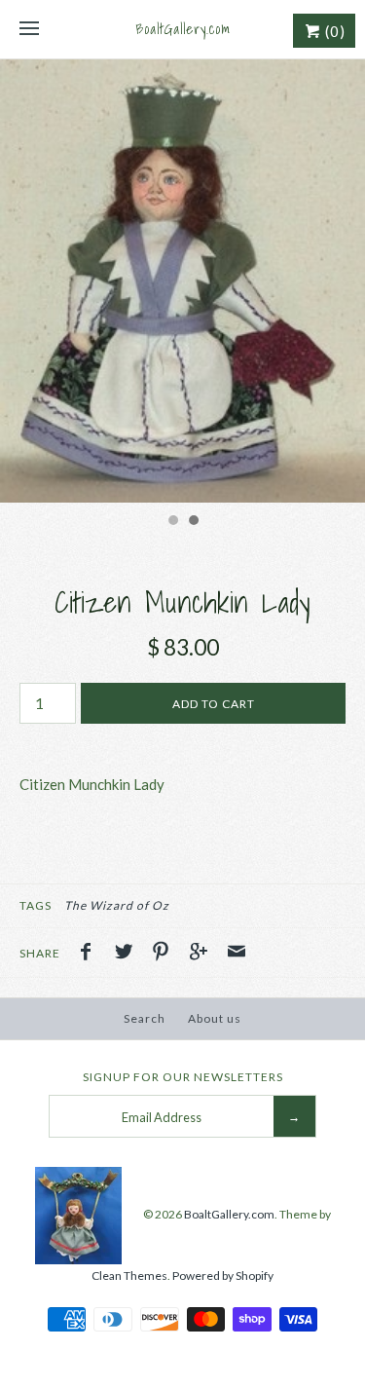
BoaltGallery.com (229, 1214)
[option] (182, 281)
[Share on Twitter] (128, 953)
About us (214, 1018)
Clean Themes (129, 1275)
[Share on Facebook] (90, 953)
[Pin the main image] (165, 953)
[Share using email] (236, 953)
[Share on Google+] (203, 953)
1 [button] (172, 522)
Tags (35, 905)
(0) (333, 31)
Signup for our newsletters (183, 1076)
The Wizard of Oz (116, 905)
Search (144, 1018)
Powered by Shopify (223, 1275)
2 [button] (192, 522)
